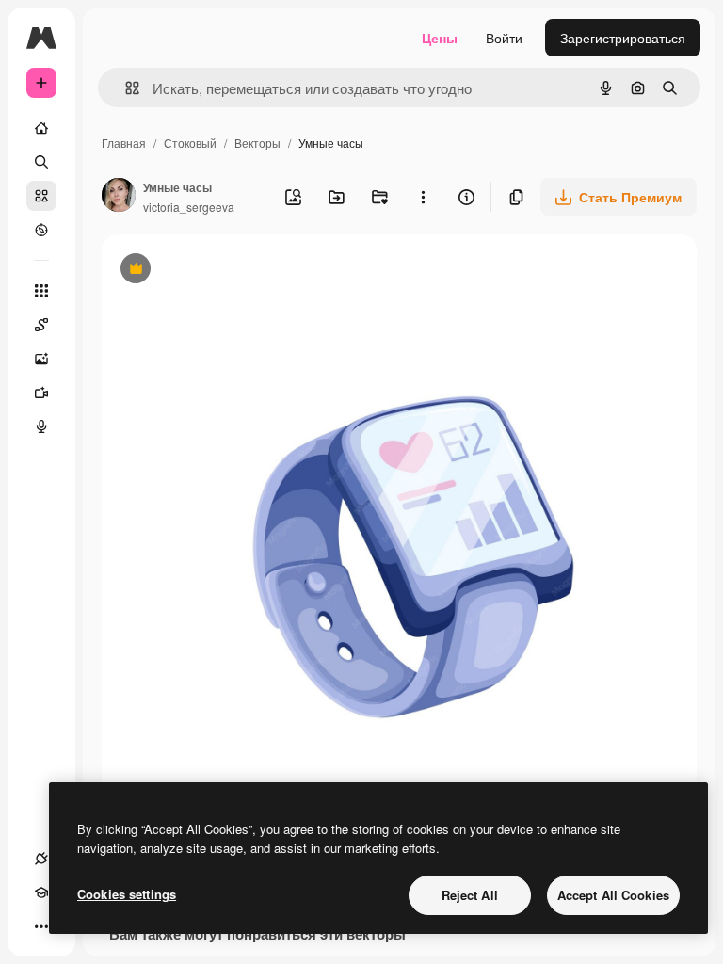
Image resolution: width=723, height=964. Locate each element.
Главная (124, 143)
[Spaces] (41, 325)
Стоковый (190, 143)
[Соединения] (41, 859)
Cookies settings (126, 894)
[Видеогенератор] (41, 393)
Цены (440, 37)
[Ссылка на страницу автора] (119, 197)
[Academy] (41, 892)
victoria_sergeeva (188, 207)
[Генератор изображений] (41, 359)
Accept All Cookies (613, 895)
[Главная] (41, 128)
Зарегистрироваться (622, 37)
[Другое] (41, 926)
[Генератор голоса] (41, 426)
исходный (228, 271)
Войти (504, 37)
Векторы (257, 143)
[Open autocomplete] (125, 88)
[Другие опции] (423, 197)
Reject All (470, 895)
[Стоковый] (41, 196)
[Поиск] (41, 162)
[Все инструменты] (41, 291)
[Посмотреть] (41, 230)
